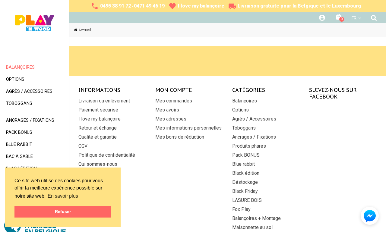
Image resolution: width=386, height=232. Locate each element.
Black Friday (245, 191)
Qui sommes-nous (97, 164)
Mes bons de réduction (179, 137)
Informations (99, 89)
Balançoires (244, 101)
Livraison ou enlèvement (104, 101)
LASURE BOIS (247, 200)
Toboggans (244, 128)
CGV (82, 146)
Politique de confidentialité (106, 155)
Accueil (84, 30)
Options (240, 110)
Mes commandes (173, 101)
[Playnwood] (34, 23)
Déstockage (245, 182)
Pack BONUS (246, 155)
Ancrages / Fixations (254, 137)
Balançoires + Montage (256, 218)
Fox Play (241, 209)
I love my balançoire (99, 119)
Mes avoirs (167, 110)
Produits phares (249, 146)
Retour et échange (97, 128)
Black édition (245, 173)
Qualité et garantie (97, 137)
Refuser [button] (63, 211)
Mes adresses (170, 119)
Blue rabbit (243, 164)
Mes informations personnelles (188, 128)
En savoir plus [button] (63, 196)
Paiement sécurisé (98, 110)
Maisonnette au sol (252, 227)
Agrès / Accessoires (254, 119)
